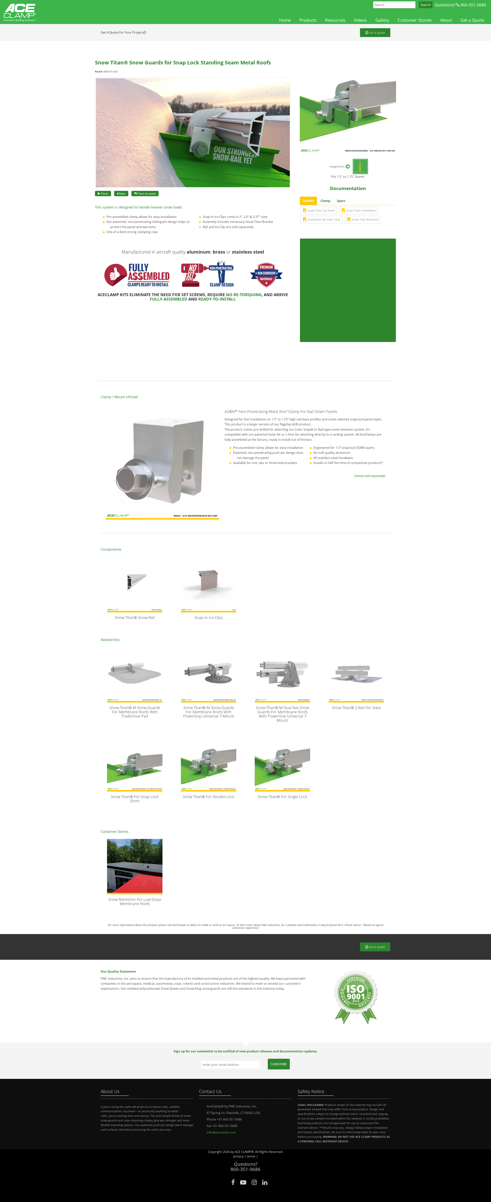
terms (251, 1156)
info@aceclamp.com (221, 1132)
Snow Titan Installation (361, 210)
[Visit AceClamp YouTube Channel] (243, 1182)
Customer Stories (415, 20)
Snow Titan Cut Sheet (321, 210)
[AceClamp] (20, 11)
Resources (335, 20)
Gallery (382, 20)
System (308, 201)
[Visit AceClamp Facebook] (233, 1182)
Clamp (325, 201)
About (446, 20)
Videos (360, 20)
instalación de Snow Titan (323, 219)
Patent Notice (352, 925)
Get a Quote (472, 20)
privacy (238, 1156)
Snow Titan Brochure (365, 219)
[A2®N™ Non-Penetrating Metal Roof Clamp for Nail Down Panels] (162, 463)
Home (285, 20)
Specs (341, 201)
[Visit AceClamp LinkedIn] (265, 1182)
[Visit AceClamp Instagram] (254, 1182)
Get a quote (376, 32)
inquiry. (231, 925)
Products (308, 20)
